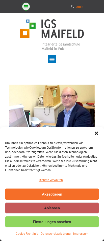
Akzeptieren (52, 194)
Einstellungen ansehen (52, 222)
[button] (96, 133)
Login (79, 7)
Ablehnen (52, 208)
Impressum (81, 233)
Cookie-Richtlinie (27, 233)
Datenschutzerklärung (56, 233)
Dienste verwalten (51, 180)
